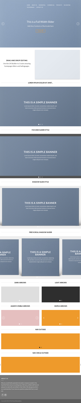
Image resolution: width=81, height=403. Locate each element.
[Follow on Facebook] (2, 395)
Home (28, 5)
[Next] (78, 24)
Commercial (51, 5)
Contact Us (39, 7)
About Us (34, 5)
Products (59, 5)
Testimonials (30, 7)
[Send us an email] (5, 395)
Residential (42, 5)
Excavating (67, 5)
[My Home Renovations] (12, 1)
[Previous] (3, 24)
